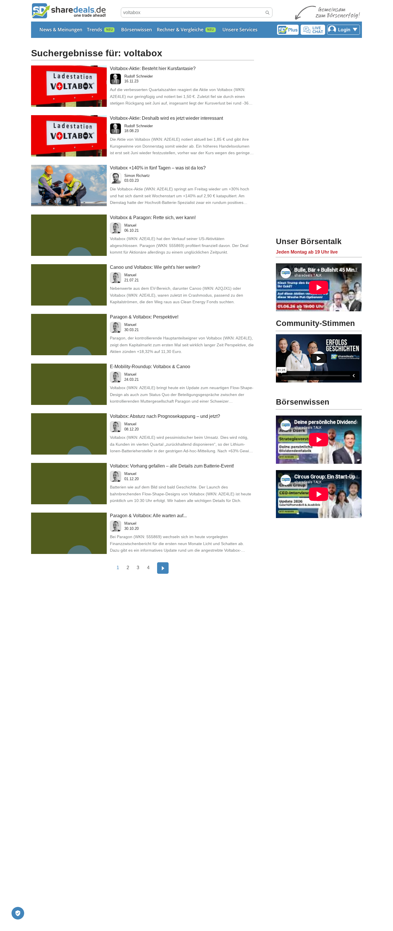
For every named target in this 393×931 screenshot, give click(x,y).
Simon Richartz (137, 175)
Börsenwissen (136, 29)
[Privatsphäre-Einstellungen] (18, 913)
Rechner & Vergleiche (180, 29)
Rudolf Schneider (138, 76)
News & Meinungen (60, 29)
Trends (94, 29)
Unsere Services (239, 29)
